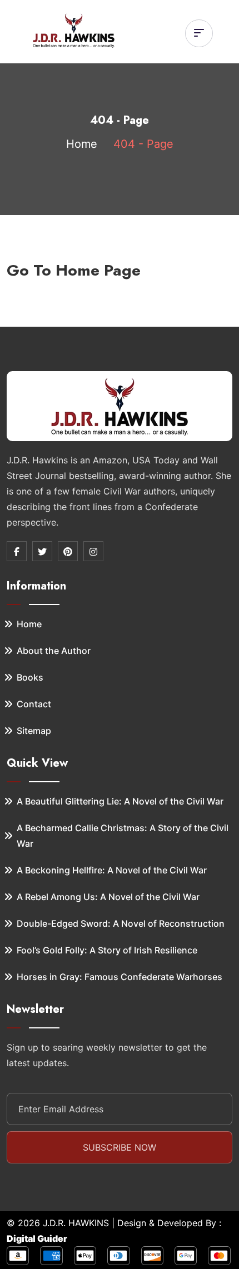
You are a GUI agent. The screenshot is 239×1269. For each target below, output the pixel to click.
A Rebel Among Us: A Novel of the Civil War (108, 896)
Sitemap (34, 730)
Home (81, 144)
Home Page (98, 270)
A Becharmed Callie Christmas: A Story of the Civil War (122, 835)
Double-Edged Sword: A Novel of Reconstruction (121, 923)
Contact (34, 704)
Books (30, 677)
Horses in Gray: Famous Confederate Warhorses (119, 976)
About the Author (54, 650)
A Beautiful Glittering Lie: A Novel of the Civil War (120, 801)
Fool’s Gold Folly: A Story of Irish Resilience (107, 950)
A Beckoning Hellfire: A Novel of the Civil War (112, 870)
